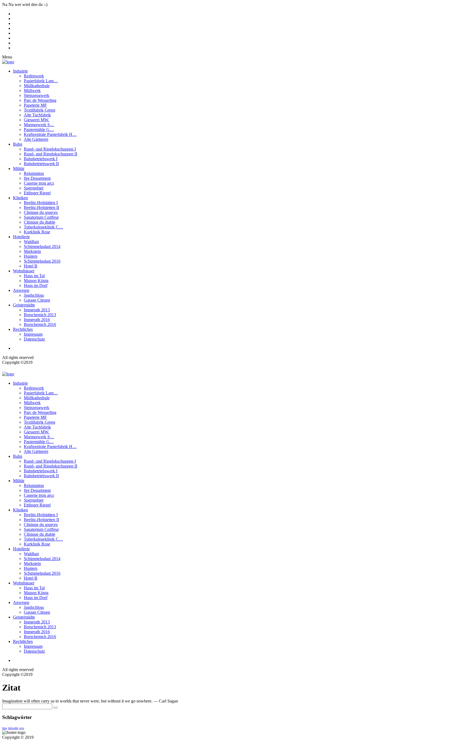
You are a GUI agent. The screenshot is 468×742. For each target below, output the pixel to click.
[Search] (55, 707)
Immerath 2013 (37, 310)
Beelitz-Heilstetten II (41, 207)
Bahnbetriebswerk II (41, 163)
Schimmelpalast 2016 (42, 261)
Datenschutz (34, 339)
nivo (21, 728)
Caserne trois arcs (39, 183)
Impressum (33, 334)
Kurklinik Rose (37, 232)
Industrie (20, 71)
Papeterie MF (35, 105)
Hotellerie (21, 236)
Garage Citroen (37, 300)
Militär (18, 168)
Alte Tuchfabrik (37, 115)
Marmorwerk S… (39, 124)
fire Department (37, 178)
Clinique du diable (39, 222)
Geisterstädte (24, 305)
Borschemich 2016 (40, 324)
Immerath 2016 (37, 319)
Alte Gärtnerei (36, 139)
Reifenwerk (34, 76)
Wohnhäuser (23, 271)
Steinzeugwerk (36, 95)
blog (4, 728)
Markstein (32, 251)
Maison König (36, 280)
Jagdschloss (34, 295)
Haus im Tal (34, 275)
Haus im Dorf (35, 285)
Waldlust (31, 241)
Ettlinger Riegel (37, 193)
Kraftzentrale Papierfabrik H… (50, 134)
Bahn (17, 144)
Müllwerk (32, 90)
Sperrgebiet (33, 188)
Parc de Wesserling (40, 100)
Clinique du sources (41, 212)
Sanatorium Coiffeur (41, 217)
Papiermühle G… (39, 129)
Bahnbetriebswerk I (40, 158)
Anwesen (21, 290)
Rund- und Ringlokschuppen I (50, 149)
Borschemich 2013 (40, 314)
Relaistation (34, 173)
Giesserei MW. (36, 119)
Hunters (30, 256)
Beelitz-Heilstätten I (41, 202)
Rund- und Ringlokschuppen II (50, 154)
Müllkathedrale (37, 85)
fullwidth (13, 728)
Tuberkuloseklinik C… (43, 227)
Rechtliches (23, 329)
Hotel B (30, 266)
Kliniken (20, 197)
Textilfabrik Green (39, 110)
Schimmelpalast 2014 (42, 246)
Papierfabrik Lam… (41, 81)
